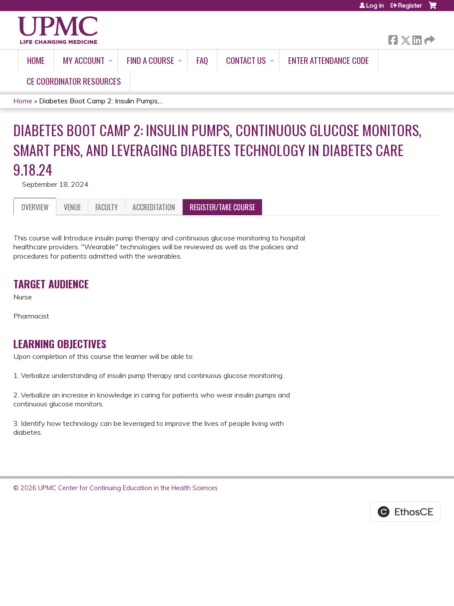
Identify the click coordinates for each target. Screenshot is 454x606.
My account (84, 60)
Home (36, 60)
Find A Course (150, 60)
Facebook (392, 38)
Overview (35, 207)
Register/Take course (222, 207)
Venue (72, 207)
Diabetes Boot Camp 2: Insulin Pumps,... (101, 100)
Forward (428, 38)
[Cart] (432, 8)
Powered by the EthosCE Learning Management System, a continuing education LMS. (405, 511)
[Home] (58, 30)
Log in (375, 5)
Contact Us (246, 60)
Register (410, 5)
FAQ (202, 60)
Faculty (106, 207)
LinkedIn (416, 38)
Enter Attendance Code (328, 60)
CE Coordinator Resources (74, 81)
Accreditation (154, 207)
